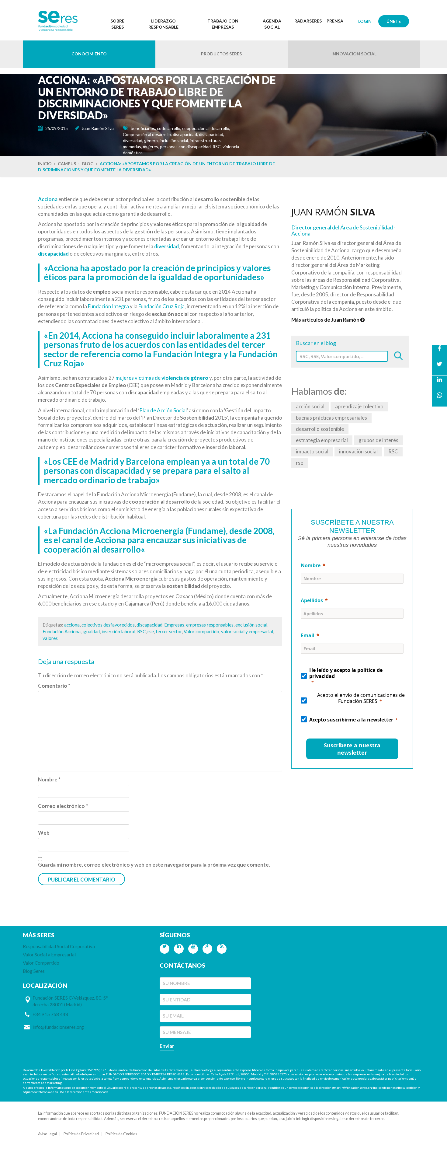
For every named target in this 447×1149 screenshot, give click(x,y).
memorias (132, 146)
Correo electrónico (63, 806)
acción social (310, 406)
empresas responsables (210, 624)
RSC (217, 146)
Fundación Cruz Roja (161, 306)
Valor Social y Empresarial (49, 954)
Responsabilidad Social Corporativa (59, 946)
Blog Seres (34, 971)
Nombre (49, 779)
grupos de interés (378, 440)
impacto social (312, 451)
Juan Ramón (333, 211)
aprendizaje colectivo (359, 406)
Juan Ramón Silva (97, 128)
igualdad (91, 631)
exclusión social (251, 624)
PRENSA (335, 20)
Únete (393, 21)
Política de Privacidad (81, 1134)
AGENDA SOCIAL (272, 24)
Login (365, 21)
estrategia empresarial (322, 440)
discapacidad (185, 134)
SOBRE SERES (117, 24)
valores (50, 638)
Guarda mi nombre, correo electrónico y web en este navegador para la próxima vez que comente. (154, 864)
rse (150, 631)
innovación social (358, 451)
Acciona (47, 199)
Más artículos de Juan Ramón (325, 319)
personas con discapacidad (185, 146)
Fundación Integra (108, 306)
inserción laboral (118, 631)
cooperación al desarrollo (205, 128)
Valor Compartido (41, 963)
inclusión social (174, 140)
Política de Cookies (121, 1134)
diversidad (132, 140)
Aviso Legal (47, 1134)
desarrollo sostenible (320, 429)
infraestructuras (205, 140)
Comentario (54, 686)
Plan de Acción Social (163, 410)
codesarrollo (168, 128)
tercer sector (169, 631)
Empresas (174, 624)
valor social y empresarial (247, 631)
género (151, 140)
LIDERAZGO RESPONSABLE (163, 24)
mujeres (150, 146)
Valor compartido (201, 631)
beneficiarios (143, 128)
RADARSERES (308, 20)
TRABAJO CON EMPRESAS (222, 24)
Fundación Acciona (62, 631)
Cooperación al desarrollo (147, 134)
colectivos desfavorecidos (108, 624)
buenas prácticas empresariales (331, 417)
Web (44, 832)
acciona (72, 624)
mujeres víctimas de (162, 378)
